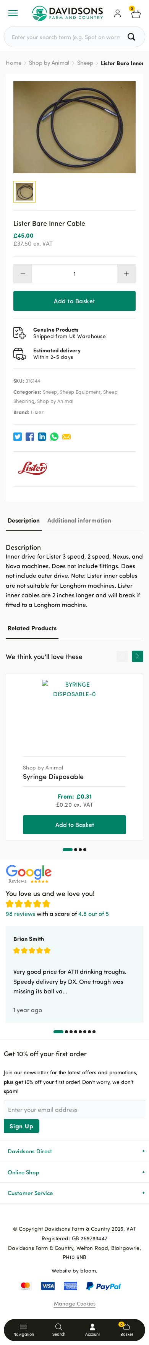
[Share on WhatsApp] (54, 436)
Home (13, 62)
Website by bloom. (75, 1270)
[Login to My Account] (118, 13)
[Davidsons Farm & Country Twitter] (74, 1216)
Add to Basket (74, 301)
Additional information (79, 520)
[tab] (24, 520)
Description (24, 520)
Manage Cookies (75, 1303)
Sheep (85, 62)
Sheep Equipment (80, 392)
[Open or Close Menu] (13, 13)
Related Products (32, 628)
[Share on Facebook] (30, 436)
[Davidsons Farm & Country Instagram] (87, 1216)
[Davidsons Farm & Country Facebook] (62, 1216)
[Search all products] (132, 36)
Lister (37, 412)
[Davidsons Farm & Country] (67, 13)
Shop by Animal (49, 62)
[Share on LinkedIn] (42, 436)
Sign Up (22, 1126)
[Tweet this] (17, 436)
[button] (68, 849)
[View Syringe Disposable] (74, 712)
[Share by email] (66, 436)
